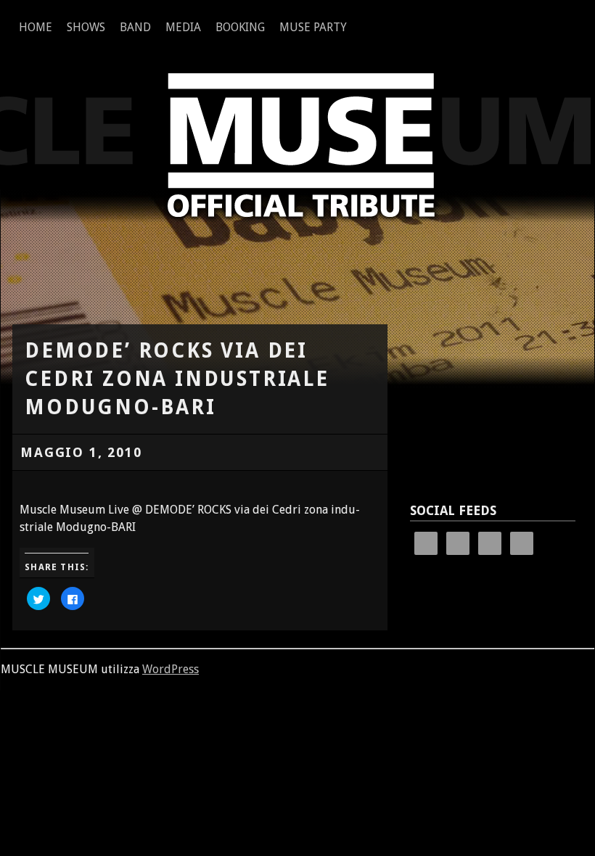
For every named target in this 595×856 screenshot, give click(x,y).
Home (35, 27)
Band (135, 27)
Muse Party (313, 27)
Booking (240, 27)
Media (183, 27)
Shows (86, 27)
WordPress (170, 669)
